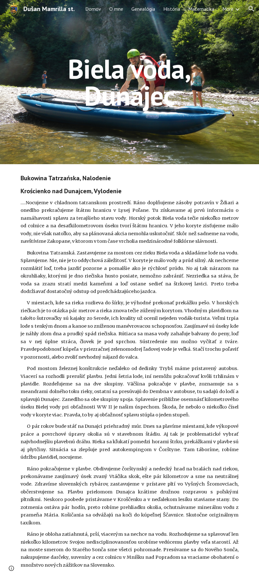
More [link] (227, 9)
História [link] (171, 9)
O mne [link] (116, 9)
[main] (129, 82)
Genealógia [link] (143, 9)
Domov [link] (93, 9)
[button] (251, 8)
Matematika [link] (201, 9)
